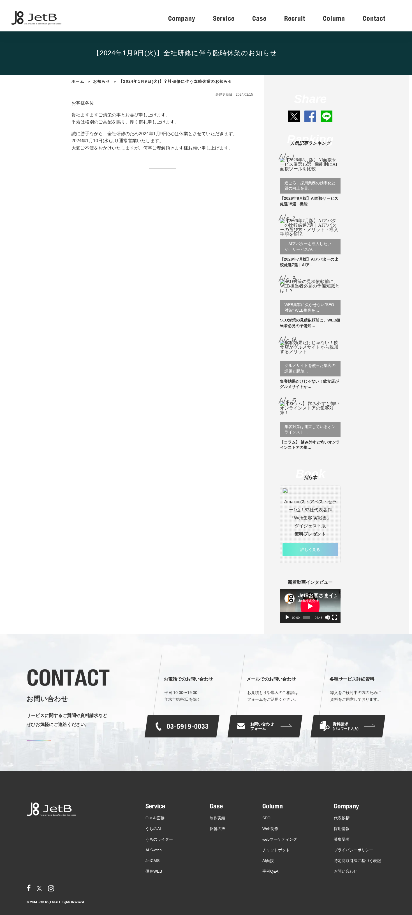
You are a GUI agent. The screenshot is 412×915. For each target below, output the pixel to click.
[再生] (287, 617)
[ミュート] (327, 617)
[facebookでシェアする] (310, 116)
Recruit (294, 18)
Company (181, 18)
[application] (310, 606)
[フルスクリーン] (334, 617)
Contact (374, 18)
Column (334, 18)
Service (224, 18)
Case (259, 18)
